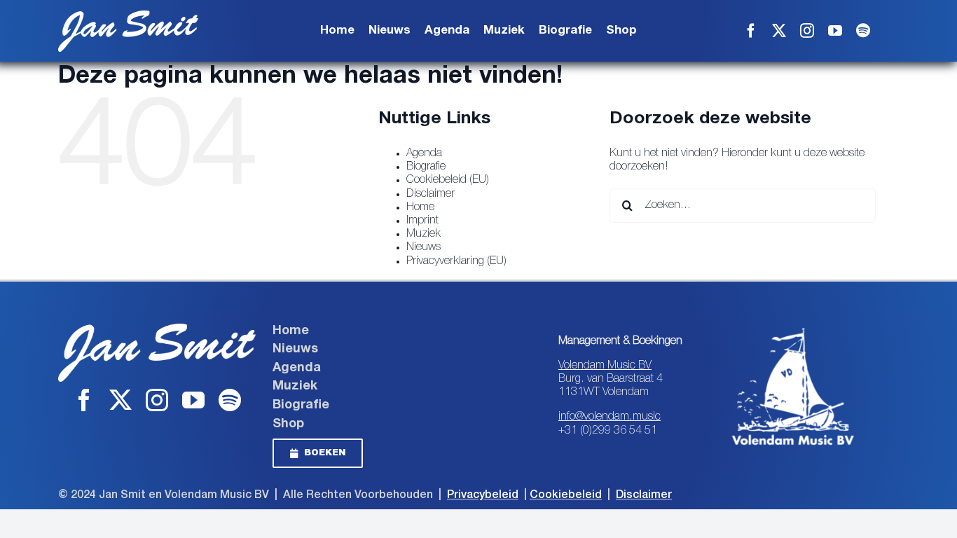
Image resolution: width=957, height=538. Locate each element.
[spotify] (863, 31)
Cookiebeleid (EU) (447, 180)
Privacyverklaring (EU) (456, 261)
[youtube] (835, 31)
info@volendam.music (609, 417)
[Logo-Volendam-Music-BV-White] (793, 329)
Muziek (423, 234)
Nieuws (423, 247)
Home (420, 207)
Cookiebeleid (566, 495)
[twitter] (779, 31)
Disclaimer (430, 194)
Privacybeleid (482, 495)
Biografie (426, 167)
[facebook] (751, 31)
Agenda (424, 153)
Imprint (422, 221)
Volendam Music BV (605, 366)
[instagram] (807, 31)
